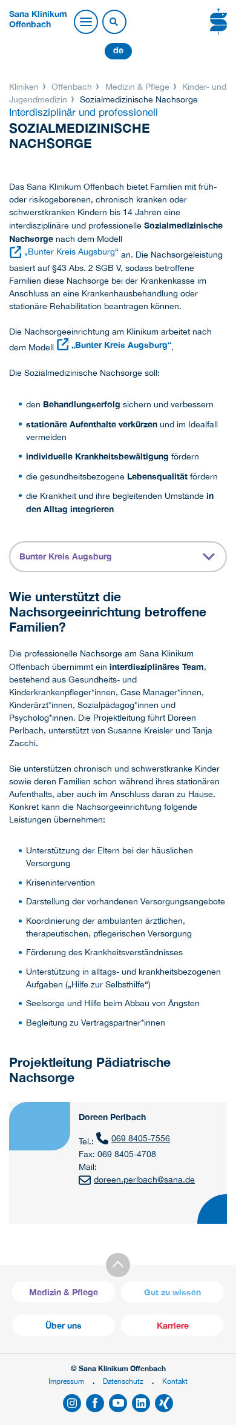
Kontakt (175, 1381)
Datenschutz (123, 1381)
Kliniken (25, 87)
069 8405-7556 (140, 1138)
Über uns (63, 1325)
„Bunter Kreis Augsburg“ (71, 251)
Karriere (173, 1325)
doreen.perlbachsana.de (144, 1179)
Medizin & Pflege (137, 87)
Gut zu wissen (172, 1292)
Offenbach (71, 87)
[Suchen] (113, 22)
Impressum (66, 1381)
